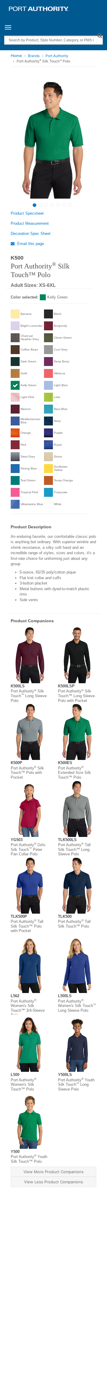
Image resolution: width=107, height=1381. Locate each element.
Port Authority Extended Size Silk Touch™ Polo (74, 773)
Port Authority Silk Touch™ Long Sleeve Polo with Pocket (76, 696)
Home (16, 55)
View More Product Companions (53, 1171)
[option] (52, 139)
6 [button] (64, 205)
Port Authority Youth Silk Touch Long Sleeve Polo (76, 1084)
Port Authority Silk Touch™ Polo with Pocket (27, 773)
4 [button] (52, 205)
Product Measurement (30, 223)
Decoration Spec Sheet (31, 233)
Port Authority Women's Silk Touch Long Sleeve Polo (77, 1006)
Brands (34, 56)
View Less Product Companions (53, 1181)
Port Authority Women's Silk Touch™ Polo (23, 1084)
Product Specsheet (27, 213)
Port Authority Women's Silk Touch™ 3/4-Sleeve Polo (28, 1008)
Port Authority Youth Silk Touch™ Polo (29, 1159)
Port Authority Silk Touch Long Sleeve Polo (29, 696)
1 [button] (34, 205)
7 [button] (70, 205)
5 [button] (58, 205)
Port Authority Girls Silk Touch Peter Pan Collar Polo (28, 849)
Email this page (30, 243)
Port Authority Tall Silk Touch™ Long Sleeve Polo (74, 849)
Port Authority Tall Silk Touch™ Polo (74, 923)
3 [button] (46, 205)
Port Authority (56, 56)
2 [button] (40, 205)
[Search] (100, 35)
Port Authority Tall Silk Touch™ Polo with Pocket (27, 926)
